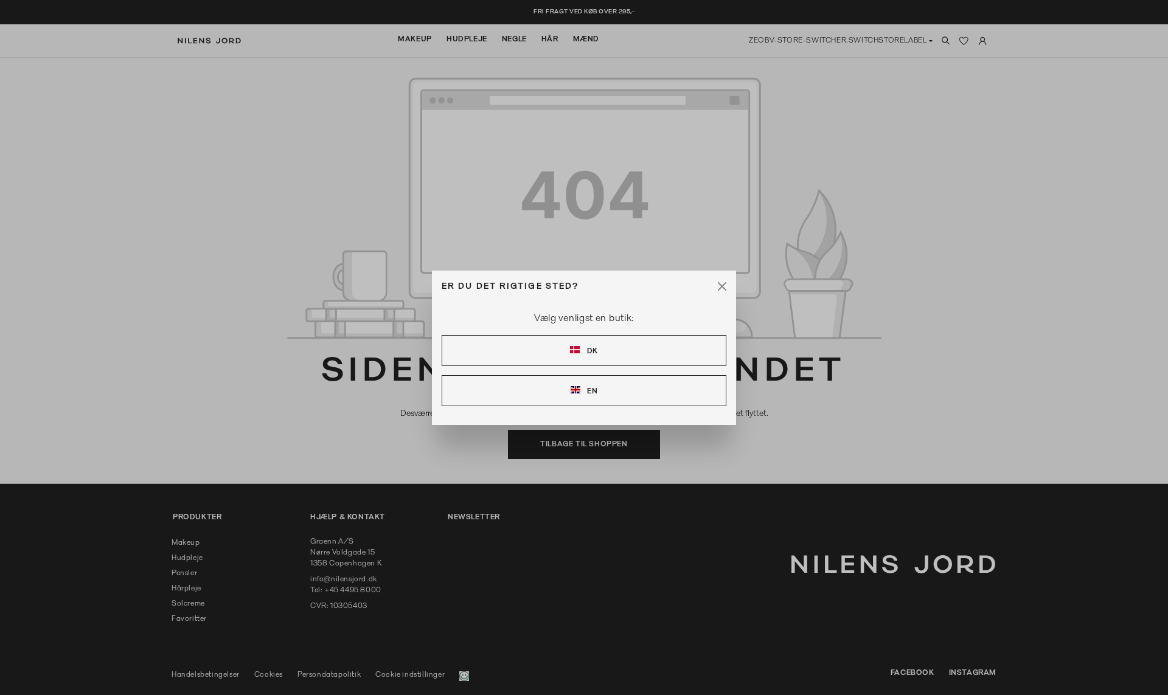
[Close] (722, 286)
